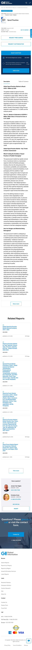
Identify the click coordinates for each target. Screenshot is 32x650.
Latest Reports (5, 574)
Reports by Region (6, 568)
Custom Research (5, 588)
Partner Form (4, 605)
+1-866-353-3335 (16, 540)
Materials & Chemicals (22, 7)
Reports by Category (6, 565)
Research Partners (6, 582)
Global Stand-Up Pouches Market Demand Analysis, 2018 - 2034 (10, 328)
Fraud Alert (4, 608)
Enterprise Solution (6, 585)
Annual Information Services (8, 571)
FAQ (2, 591)
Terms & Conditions (17, 645)
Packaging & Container (7, 10)
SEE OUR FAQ (16, 504)
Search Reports (5, 562)
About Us (3, 594)
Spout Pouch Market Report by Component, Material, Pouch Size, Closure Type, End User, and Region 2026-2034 (10, 447)
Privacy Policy (7, 645)
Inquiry (16, 508)
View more (16, 471)
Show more (16, 304)
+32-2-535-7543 (15, 490)
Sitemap (26, 645)
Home (2, 7)
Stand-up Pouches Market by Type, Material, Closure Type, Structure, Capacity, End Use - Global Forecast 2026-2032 (10, 347)
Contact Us (16, 534)
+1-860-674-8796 (16, 499)
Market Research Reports (11, 7)
